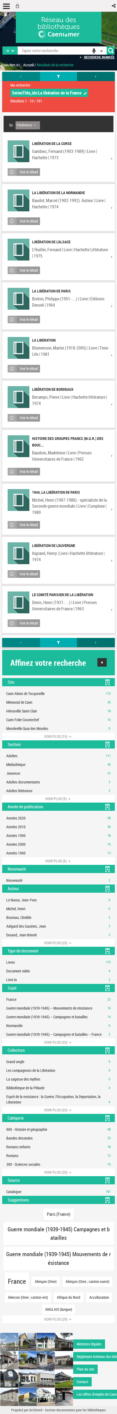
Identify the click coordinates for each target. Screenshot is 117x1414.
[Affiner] (58, 76)
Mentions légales (89, 1344)
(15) (56, 736)
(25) (56, 942)
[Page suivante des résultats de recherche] (96, 76)
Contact (82, 1381)
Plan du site (85, 1369)
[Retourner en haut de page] (102, 662)
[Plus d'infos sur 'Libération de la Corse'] (18, 151)
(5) (56, 798)
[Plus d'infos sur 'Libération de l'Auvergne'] (18, 553)
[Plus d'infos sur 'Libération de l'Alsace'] (18, 250)
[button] (114, 6)
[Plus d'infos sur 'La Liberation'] (18, 348)
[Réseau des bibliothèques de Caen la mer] (36, 1368)
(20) (56, 1172)
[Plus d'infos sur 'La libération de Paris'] (18, 299)
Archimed (35, 1409)
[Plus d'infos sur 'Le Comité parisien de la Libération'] (18, 602)
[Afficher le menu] (6, 6)
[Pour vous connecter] (18, 6)
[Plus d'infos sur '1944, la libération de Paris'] (18, 500)
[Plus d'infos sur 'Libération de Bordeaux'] (18, 397)
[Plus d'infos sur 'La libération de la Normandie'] (18, 200)
